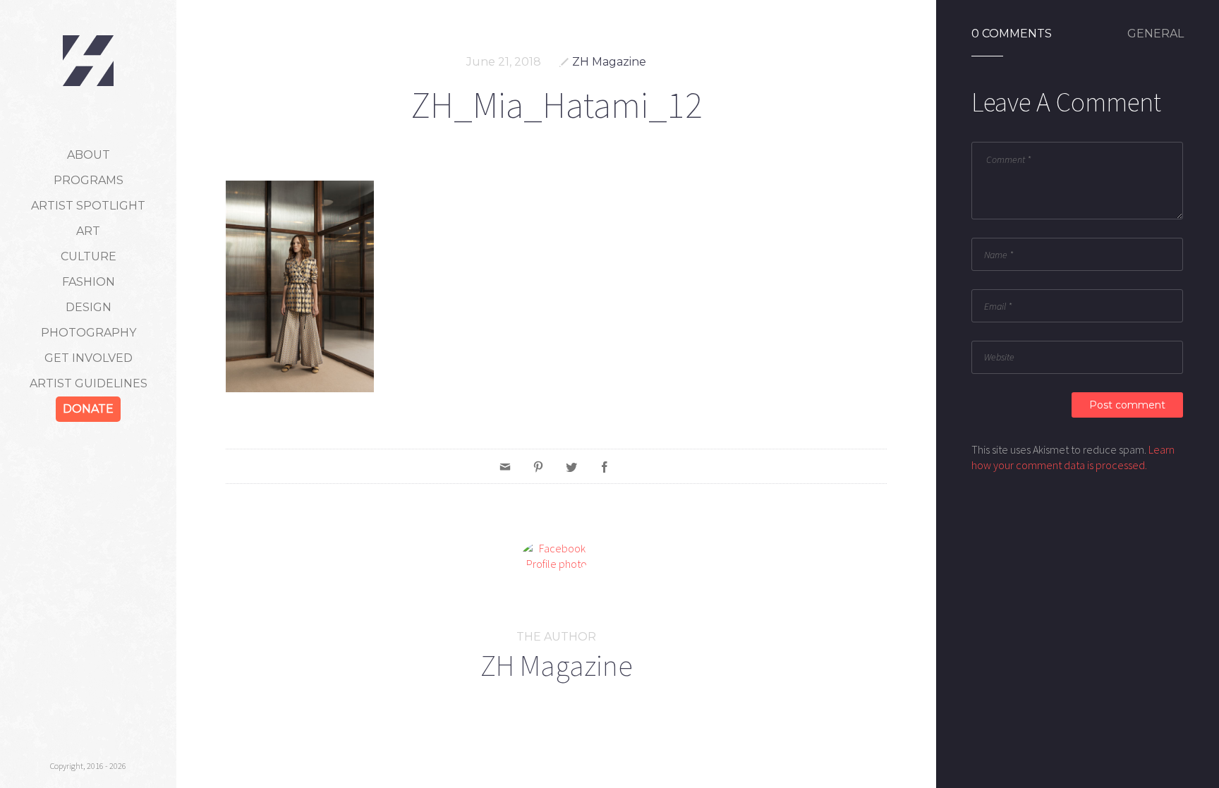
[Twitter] (571, 466)
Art (88, 231)
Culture (88, 256)
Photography (88, 332)
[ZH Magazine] (88, 60)
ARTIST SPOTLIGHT (88, 205)
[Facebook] (604, 466)
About (88, 155)
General (1155, 34)
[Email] (505, 466)
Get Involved (88, 358)
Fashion (88, 282)
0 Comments (1011, 34)
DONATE (88, 409)
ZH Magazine (609, 61)
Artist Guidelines (88, 383)
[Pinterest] (538, 466)
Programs (88, 180)
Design (88, 307)
